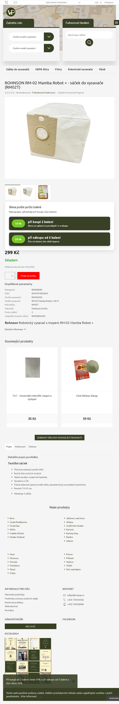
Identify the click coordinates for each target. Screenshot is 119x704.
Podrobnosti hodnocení (43, 92)
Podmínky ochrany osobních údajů (21, 598)
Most (12, 554)
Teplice (69, 561)
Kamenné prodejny (14, 602)
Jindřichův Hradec (75, 525)
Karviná (69, 529)
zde (39, 696)
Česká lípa (15, 525)
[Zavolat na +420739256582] (9, 2)
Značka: (71, 92)
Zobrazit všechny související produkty (59, 437)
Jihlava (69, 522)
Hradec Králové (17, 537)
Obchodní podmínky (56, 2)
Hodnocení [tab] (20, 446)
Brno (12, 518)
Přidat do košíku (28, 275)
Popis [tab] (9, 446)
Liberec (69, 540)
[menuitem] (17, 69)
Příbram (70, 558)
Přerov (69, 554)
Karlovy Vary (72, 533)
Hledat (89, 42)
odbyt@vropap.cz (75, 595)
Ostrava (13, 561)
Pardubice (15, 565)
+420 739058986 (75, 604)
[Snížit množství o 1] (15, 277)
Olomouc (14, 558)
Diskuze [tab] (32, 446)
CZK (97, 2)
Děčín (12, 529)
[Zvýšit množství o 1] (15, 274)
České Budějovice (18, 522)
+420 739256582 (75, 599)
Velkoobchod (11, 606)
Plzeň (12, 569)
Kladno (69, 537)
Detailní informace (14, 329)
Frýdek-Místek (17, 533)
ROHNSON (37, 289)
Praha (12, 573)
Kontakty (9, 610)
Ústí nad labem (73, 569)
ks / (30, 626)
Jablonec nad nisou (75, 518)
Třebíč (69, 565)
